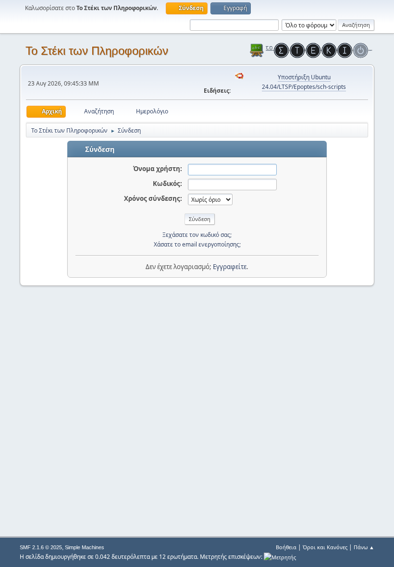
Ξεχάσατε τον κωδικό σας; (197, 235)
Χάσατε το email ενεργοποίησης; (197, 244)
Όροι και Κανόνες (325, 547)
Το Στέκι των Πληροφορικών (96, 50)
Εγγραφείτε (229, 266)
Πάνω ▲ (364, 547)
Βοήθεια (286, 547)
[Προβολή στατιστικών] (280, 556)
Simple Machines (84, 547)
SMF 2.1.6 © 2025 (41, 547)
